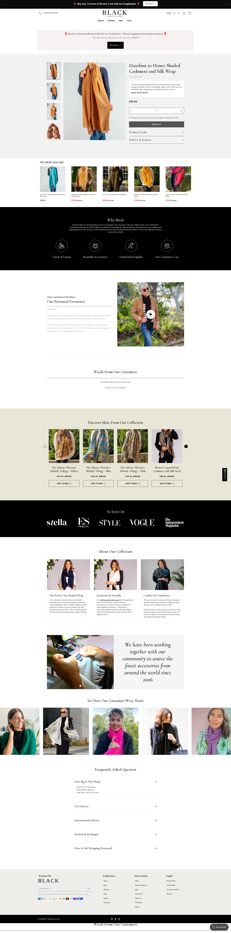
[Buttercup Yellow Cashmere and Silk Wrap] (147, 179)
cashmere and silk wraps (109, 600)
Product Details (138, 132)
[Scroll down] (53, 140)
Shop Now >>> (115, 45)
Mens (105, 885)
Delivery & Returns (140, 140)
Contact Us (139, 894)
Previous (45, 446)
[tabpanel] (80, 662)
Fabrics (105, 898)
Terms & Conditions (173, 889)
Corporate (106, 902)
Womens (106, 889)
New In (105, 881)
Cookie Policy (171, 885)
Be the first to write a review (115, 388)
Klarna (137, 907)
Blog (136, 889)
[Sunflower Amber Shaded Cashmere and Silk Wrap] (84, 179)
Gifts (129, 21)
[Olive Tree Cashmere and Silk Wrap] (115, 179)
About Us (138, 898)
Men (121, 21)
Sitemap (169, 894)
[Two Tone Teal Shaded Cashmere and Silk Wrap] (52, 179)
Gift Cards (138, 902)
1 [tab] (80, 686)
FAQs (137, 881)
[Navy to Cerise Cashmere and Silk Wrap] (178, 179)
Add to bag (63, 483)
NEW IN (101, 21)
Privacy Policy (171, 881)
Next (186, 446)
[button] (178, 13)
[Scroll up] (53, 62)
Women (111, 21)
